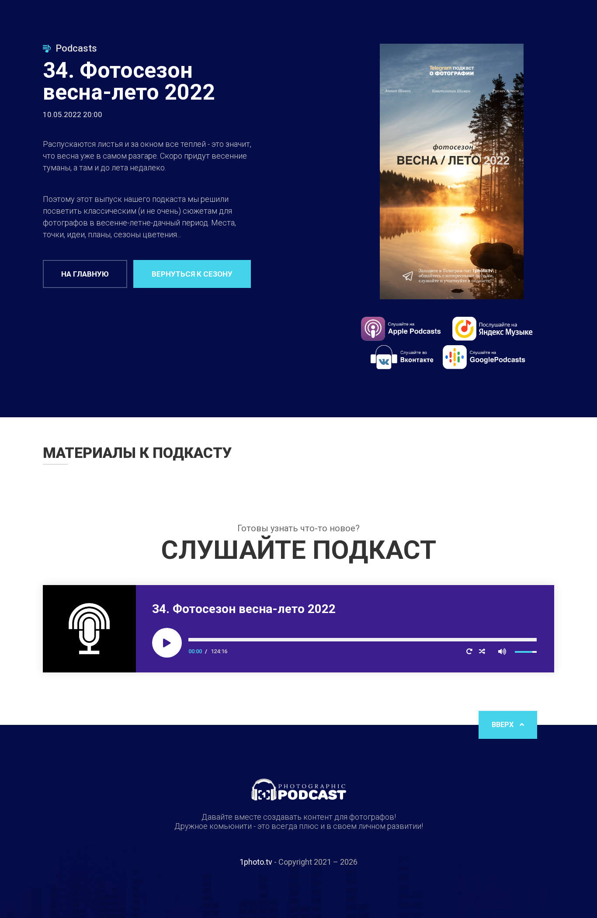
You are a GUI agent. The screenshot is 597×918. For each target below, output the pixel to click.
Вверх (503, 725)
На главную (85, 274)
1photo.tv (255, 861)
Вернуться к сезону (192, 274)
